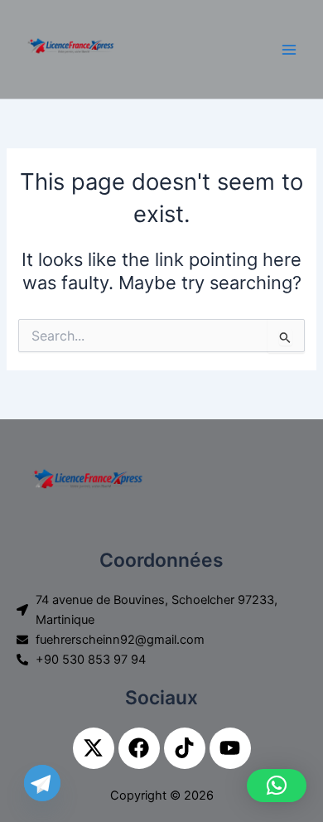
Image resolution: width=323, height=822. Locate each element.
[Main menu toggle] (289, 49)
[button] (276, 785)
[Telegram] (42, 783)
